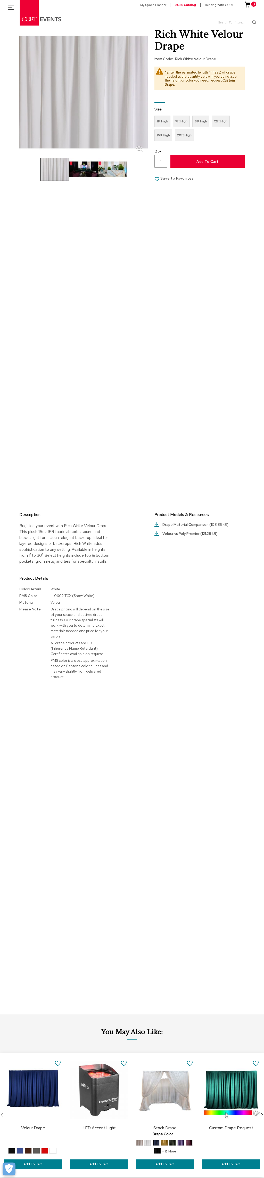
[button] (83, 169)
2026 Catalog (185, 4)
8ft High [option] (201, 121)
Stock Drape (165, 1128)
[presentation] (262, 1115)
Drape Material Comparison (185, 524)
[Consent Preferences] (9, 1169)
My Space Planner (153, 4)
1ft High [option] (162, 121)
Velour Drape (33, 1128)
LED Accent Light (99, 1128)
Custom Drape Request (231, 1128)
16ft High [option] (163, 135)
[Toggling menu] (11, 7)
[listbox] (199, 129)
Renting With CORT (219, 4)
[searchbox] (237, 23)
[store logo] (40, 13)
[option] (11, 1151)
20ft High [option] (184, 135)
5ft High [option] (181, 121)
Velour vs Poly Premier (181, 533)
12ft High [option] (220, 121)
